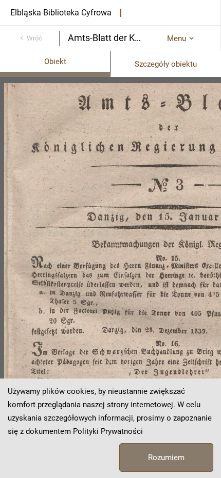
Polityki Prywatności (108, 431)
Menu (176, 38)
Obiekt (55, 61)
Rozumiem (166, 457)
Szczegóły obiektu (166, 64)
